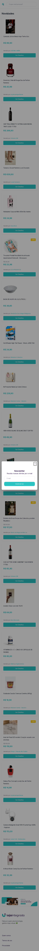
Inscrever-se (19, 484)
